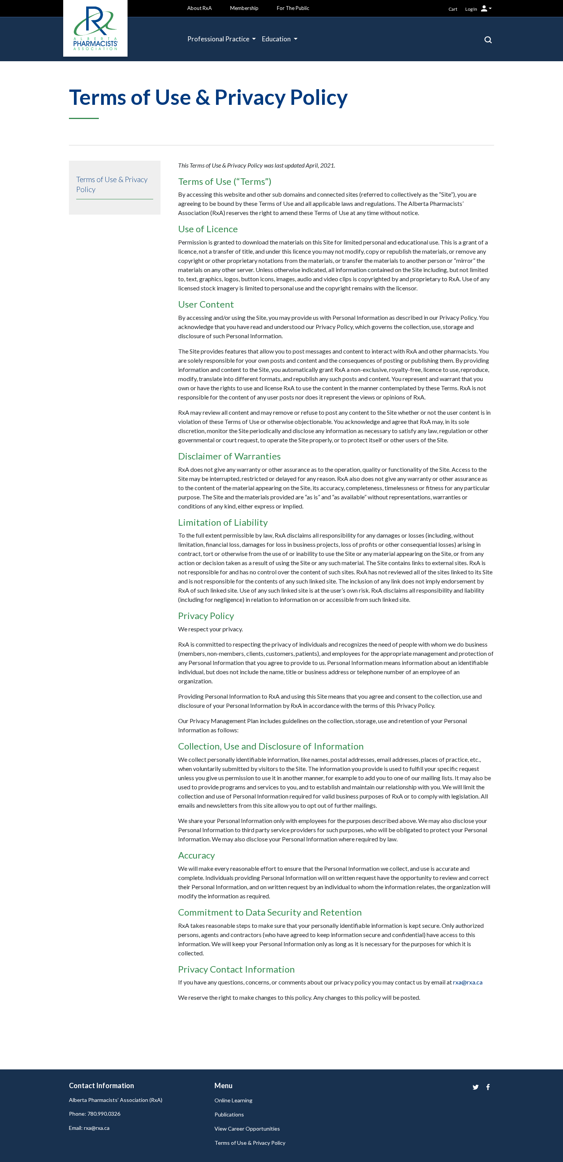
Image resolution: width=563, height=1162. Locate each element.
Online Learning (233, 1100)
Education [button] (277, 39)
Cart (452, 9)
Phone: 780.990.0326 (94, 1113)
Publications (229, 1114)
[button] (488, 39)
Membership (244, 8)
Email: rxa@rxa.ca (89, 1128)
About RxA (199, 8)
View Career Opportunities (247, 1128)
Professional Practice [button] (218, 39)
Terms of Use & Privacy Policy (249, 1142)
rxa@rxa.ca (468, 982)
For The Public (293, 8)
